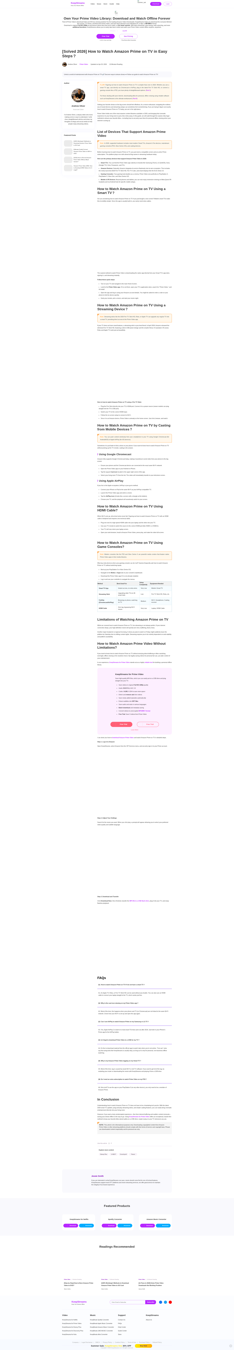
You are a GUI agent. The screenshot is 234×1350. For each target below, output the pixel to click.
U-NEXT (113, 1154)
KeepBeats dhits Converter (98, 1334)
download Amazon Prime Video (123, 737)
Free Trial (123, 724)
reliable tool (149, 662)
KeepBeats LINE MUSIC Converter (101, 1331)
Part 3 (148, 90)
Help (117, 4)
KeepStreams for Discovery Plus (72, 1331)
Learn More (134, 730)
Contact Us (121, 1320)
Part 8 (135, 98)
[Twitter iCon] (165, 1302)
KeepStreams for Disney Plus (71, 1327)
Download (155, 4)
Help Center (122, 1327)
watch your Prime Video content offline (136, 27)
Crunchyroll (123, 1154)
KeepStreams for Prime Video (119, 662)
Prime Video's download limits (77, 22)
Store (105, 4)
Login (168, 4)
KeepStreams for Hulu (69, 1334)
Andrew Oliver (72, 64)
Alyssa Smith (142, 1289)
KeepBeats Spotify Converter (99, 1320)
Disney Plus (103, 1154)
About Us (149, 1320)
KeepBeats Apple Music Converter (101, 1323)
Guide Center (122, 1331)
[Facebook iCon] (160, 1302)
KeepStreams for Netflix (70, 1320)
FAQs (120, 1323)
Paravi (133, 1154)
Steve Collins (67, 1289)
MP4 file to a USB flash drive (139, 901)
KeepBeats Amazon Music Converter (102, 1327)
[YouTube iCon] (170, 1302)
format (144, 711)
